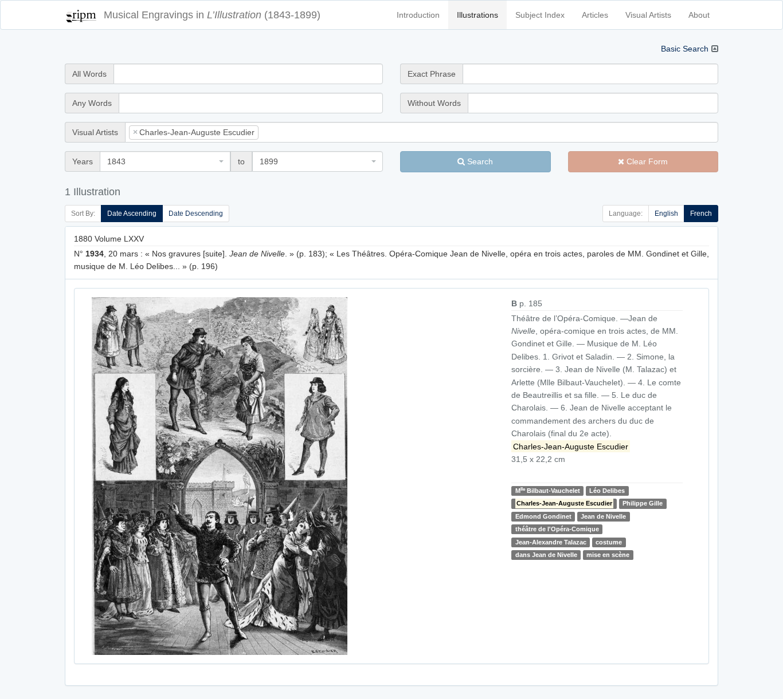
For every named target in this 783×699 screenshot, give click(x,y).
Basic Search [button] (684, 48)
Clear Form (646, 161)
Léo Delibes (607, 490)
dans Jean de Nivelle (546, 554)
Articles (595, 14)
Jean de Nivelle (603, 516)
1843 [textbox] (116, 161)
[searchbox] (279, 132)
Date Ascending (131, 214)
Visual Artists (648, 14)
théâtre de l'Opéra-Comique (557, 529)
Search (479, 161)
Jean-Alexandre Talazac (550, 542)
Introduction (418, 14)
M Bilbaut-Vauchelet (547, 490)
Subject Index (540, 14)
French (701, 214)
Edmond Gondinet (543, 516)
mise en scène (607, 554)
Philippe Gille (643, 503)
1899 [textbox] (269, 161)
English (666, 214)
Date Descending (196, 214)
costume (609, 542)
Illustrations (477, 14)
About (699, 14)
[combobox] (421, 132)
